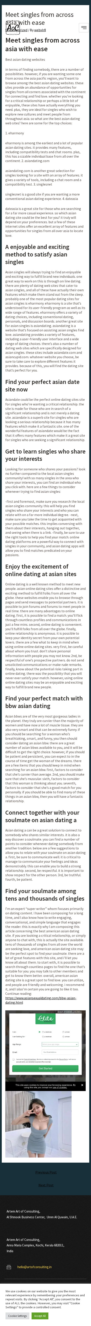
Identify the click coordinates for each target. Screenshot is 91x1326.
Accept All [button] (40, 1316)
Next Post (46, 1185)
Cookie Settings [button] (17, 1316)
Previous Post (46, 1172)
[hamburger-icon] (84, 28)
